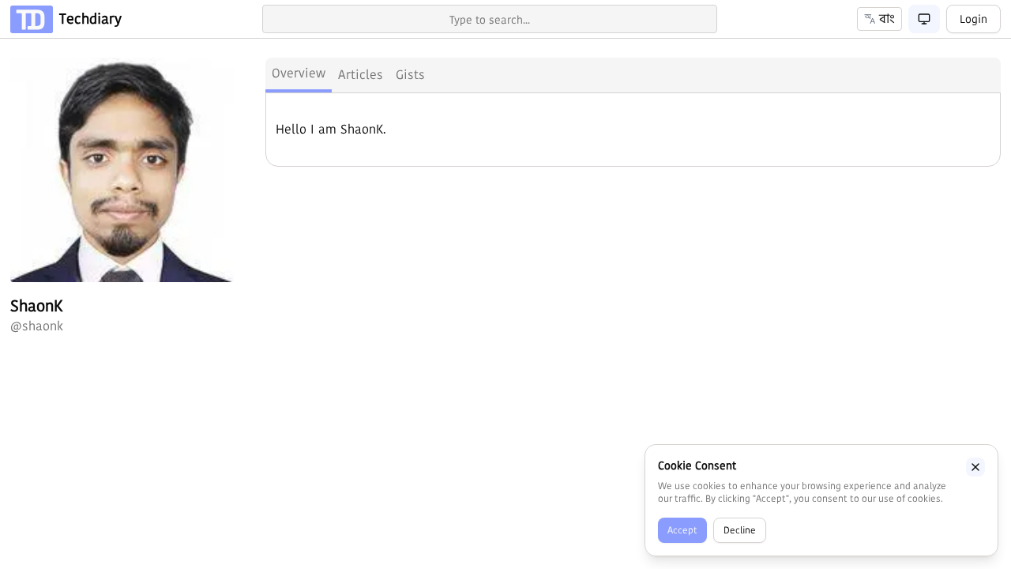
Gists (410, 75)
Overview (298, 73)
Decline (739, 530)
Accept (682, 530)
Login (973, 19)
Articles (360, 75)
